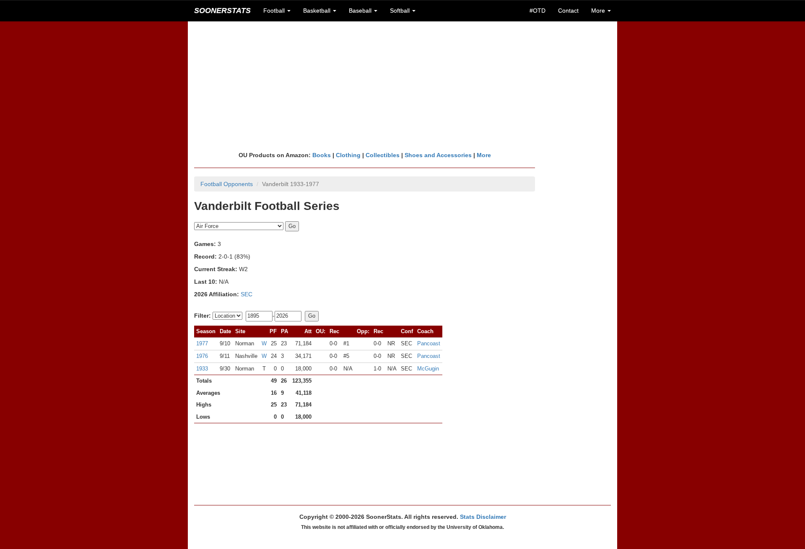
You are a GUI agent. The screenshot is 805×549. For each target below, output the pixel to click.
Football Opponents (226, 184)
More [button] (599, 10)
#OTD (537, 10)
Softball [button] (400, 10)
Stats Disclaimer (483, 516)
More (484, 155)
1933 (202, 368)
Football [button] (274, 10)
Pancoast (428, 343)
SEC (246, 294)
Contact (568, 10)
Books (321, 155)
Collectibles (383, 155)
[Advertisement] (402, 86)
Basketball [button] (317, 10)
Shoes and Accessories (438, 155)
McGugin (428, 368)
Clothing (348, 155)
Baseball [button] (361, 10)
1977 (202, 343)
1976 (202, 356)
